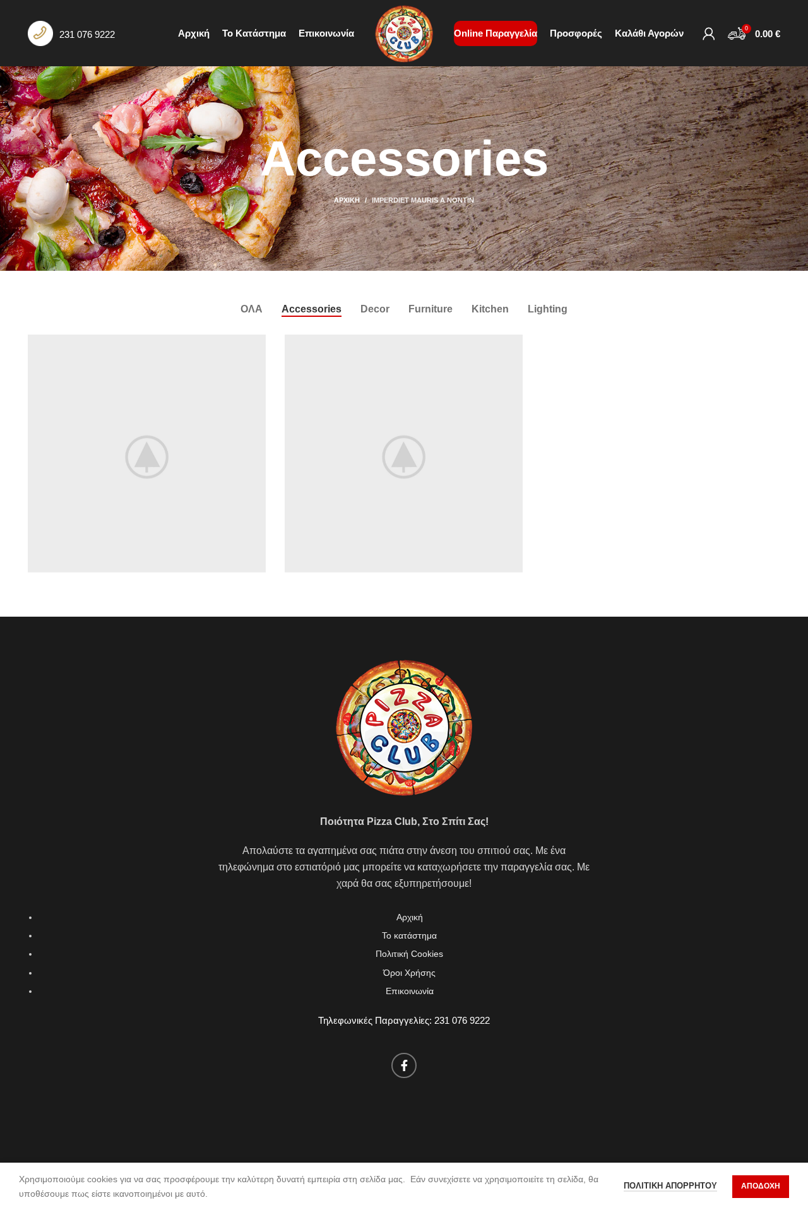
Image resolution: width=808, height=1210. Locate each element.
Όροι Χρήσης (409, 973)
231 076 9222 (87, 34)
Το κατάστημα (409, 935)
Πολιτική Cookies (409, 954)
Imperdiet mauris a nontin (423, 200)
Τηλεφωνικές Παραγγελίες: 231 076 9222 (404, 1020)
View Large (256, 344)
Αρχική (347, 200)
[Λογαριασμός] (709, 33)
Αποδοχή (760, 1186)
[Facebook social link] (404, 1065)
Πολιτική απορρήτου (670, 1185)
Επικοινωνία (410, 991)
